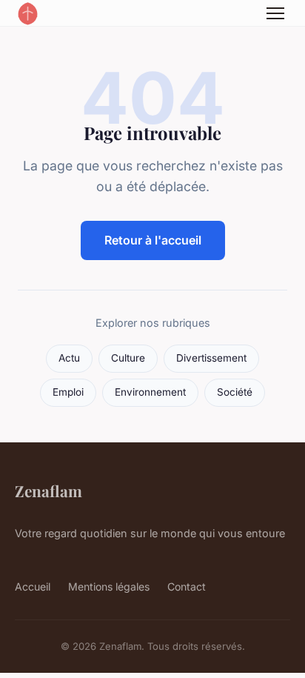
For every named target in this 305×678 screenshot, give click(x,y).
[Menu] (275, 13)
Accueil (32, 586)
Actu (69, 358)
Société (234, 392)
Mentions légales (109, 586)
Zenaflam (48, 490)
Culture (128, 358)
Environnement (150, 392)
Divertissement (211, 358)
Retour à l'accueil (152, 240)
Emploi (68, 392)
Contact (186, 586)
